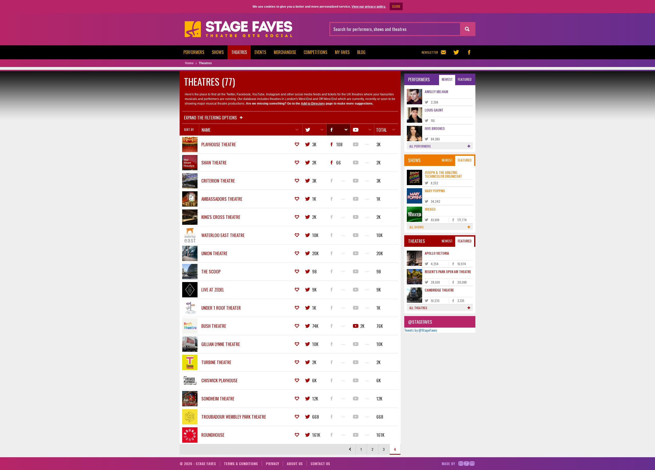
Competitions (315, 52)
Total (381, 130)
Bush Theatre (213, 326)
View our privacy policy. (369, 6)
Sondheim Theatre (217, 398)
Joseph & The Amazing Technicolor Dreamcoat (443, 174)
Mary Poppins (435, 190)
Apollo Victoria (437, 253)
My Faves (342, 52)
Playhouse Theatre (218, 144)
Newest (447, 79)
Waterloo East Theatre (223, 235)
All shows (416, 227)
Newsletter (430, 52)
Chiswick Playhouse (219, 380)
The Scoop (211, 271)
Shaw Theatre (214, 162)
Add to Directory (313, 103)
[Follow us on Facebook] (469, 52)
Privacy (272, 463)
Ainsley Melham (436, 91)
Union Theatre (214, 253)
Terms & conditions (241, 463)
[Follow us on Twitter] (456, 52)
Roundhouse (212, 435)
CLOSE (396, 6)
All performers (420, 146)
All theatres (418, 308)
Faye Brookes (435, 128)
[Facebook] (338, 130)
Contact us (320, 463)
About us (295, 463)
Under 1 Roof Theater (221, 308)
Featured (465, 79)
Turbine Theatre (216, 362)
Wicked (430, 209)
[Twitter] (314, 130)
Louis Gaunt (434, 110)
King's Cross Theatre (220, 217)
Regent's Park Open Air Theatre (448, 271)
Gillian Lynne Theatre (220, 344)
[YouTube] (362, 130)
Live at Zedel (212, 289)
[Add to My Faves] (297, 144)
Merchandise (285, 52)
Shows (218, 52)
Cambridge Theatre (439, 290)
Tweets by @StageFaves (420, 330)
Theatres (239, 52)
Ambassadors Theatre (221, 199)
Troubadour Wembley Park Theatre (233, 416)
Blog (361, 52)
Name (206, 130)
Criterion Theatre (218, 180)
